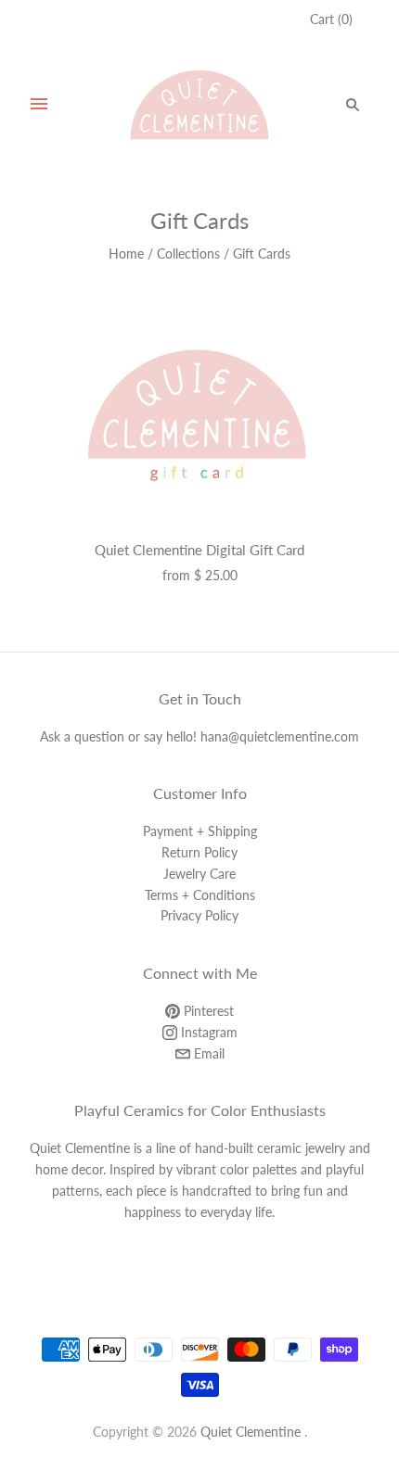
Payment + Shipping (200, 831)
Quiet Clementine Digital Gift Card (199, 549)
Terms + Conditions (200, 895)
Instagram (207, 1032)
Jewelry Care (199, 873)
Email (207, 1053)
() (331, 19)
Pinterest (207, 1011)
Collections (188, 253)
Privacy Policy (199, 915)
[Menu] (39, 105)
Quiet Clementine (250, 1431)
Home (126, 253)
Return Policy (199, 852)
